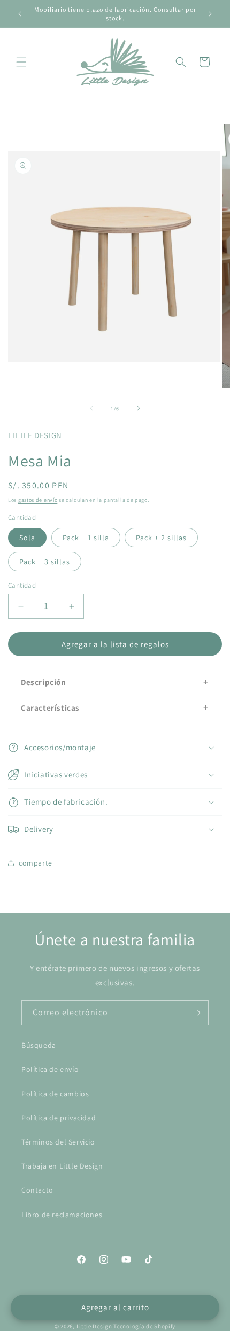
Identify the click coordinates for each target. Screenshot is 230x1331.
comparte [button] (35, 863)
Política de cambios (55, 1094)
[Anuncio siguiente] (210, 14)
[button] (21, 62)
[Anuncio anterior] (20, 14)
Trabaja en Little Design (62, 1166)
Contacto (37, 1190)
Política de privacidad (58, 1118)
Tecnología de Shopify (144, 1326)
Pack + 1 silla (86, 537)
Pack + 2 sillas (161, 537)
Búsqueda (38, 1045)
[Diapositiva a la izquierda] (91, 408)
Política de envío (50, 1069)
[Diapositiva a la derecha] (138, 408)
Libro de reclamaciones (61, 1214)
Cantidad (22, 585)
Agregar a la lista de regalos (115, 644)
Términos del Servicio (58, 1142)
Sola (27, 537)
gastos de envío (38, 499)
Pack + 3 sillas (44, 561)
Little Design (94, 1326)
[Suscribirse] (196, 1012)
